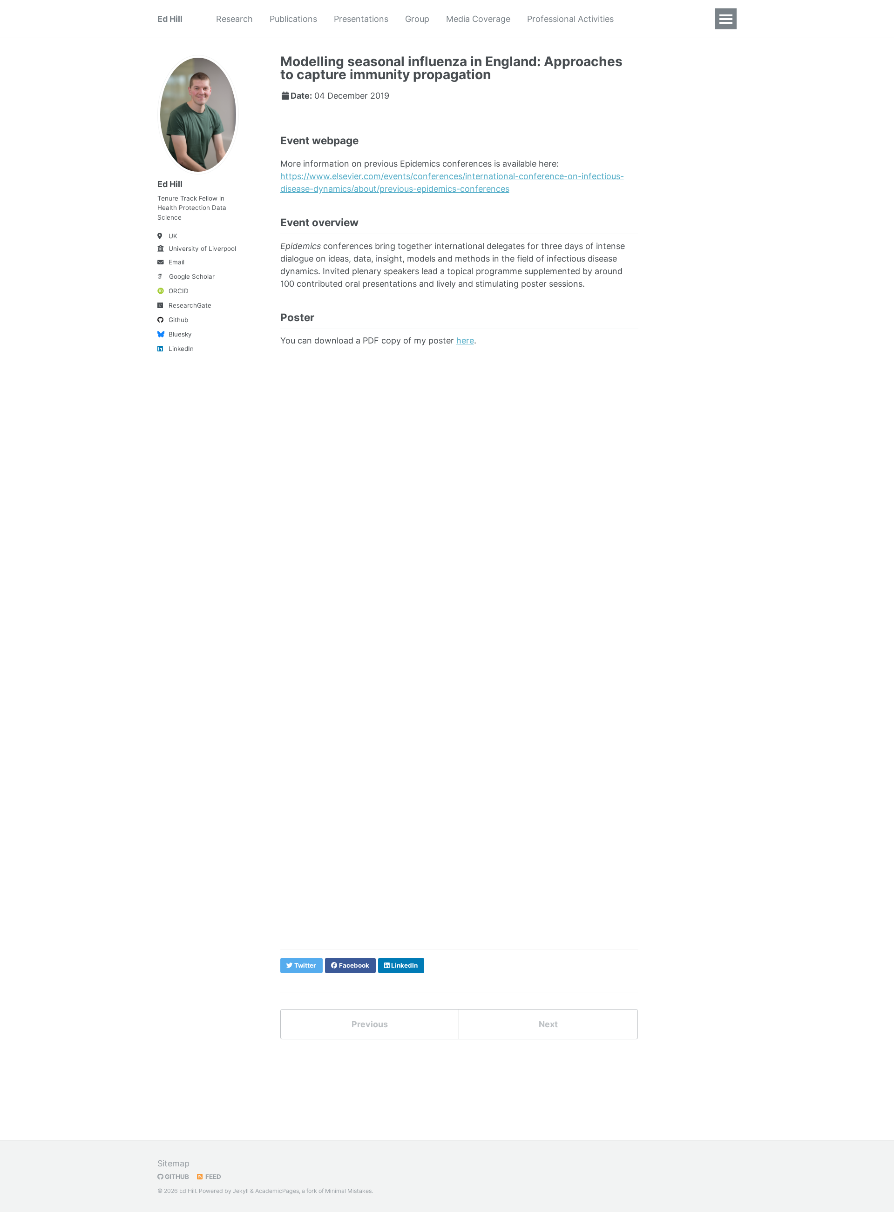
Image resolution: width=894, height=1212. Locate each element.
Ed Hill (170, 19)
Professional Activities (570, 19)
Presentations (361, 19)
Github (178, 319)
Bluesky (180, 334)
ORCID (179, 291)
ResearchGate (190, 305)
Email (176, 262)
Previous (370, 1024)
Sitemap (173, 1163)
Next (548, 1024)
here (465, 340)
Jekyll (241, 1190)
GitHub (176, 1176)
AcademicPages (277, 1190)
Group (417, 19)
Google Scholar (192, 276)
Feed (212, 1176)
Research (234, 19)
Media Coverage (478, 19)
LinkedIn (181, 348)
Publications (293, 19)
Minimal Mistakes (348, 1190)
